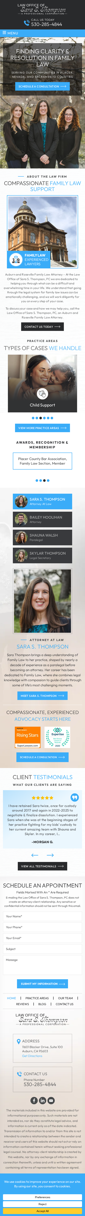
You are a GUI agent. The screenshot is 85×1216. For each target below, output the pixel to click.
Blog (42, 1004)
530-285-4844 (46, 24)
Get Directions (32, 1055)
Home (11, 998)
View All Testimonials (38, 866)
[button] (33, 418)
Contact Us (64, 1004)
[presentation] (34, 855)
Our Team (65, 998)
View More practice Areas (38, 428)
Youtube (51, 1100)
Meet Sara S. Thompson (39, 696)
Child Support (42, 383)
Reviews (22, 1004)
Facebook (34, 1100)
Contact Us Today (39, 327)
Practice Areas (37, 998)
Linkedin (42, 1100)
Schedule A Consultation (39, 86)
